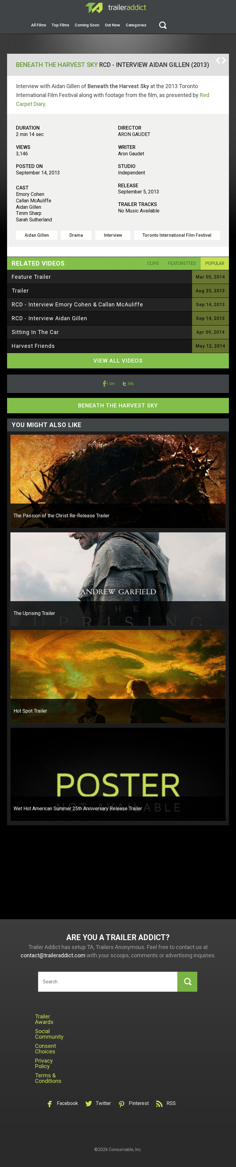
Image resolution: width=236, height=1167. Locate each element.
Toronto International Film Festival (177, 235)
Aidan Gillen (37, 235)
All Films (38, 25)
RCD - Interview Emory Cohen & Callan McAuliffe (77, 304)
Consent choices (45, 1049)
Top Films (60, 25)
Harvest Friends (33, 346)
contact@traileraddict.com (53, 955)
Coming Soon (87, 25)
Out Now (112, 25)
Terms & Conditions (48, 1078)
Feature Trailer (31, 277)
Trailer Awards (44, 1019)
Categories (136, 25)
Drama (76, 235)
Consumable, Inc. (125, 1149)
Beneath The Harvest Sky (57, 64)
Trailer (20, 290)
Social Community (49, 1034)
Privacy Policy (44, 1063)
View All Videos (118, 360)
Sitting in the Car (35, 332)
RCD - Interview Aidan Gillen (49, 318)
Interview (113, 235)
